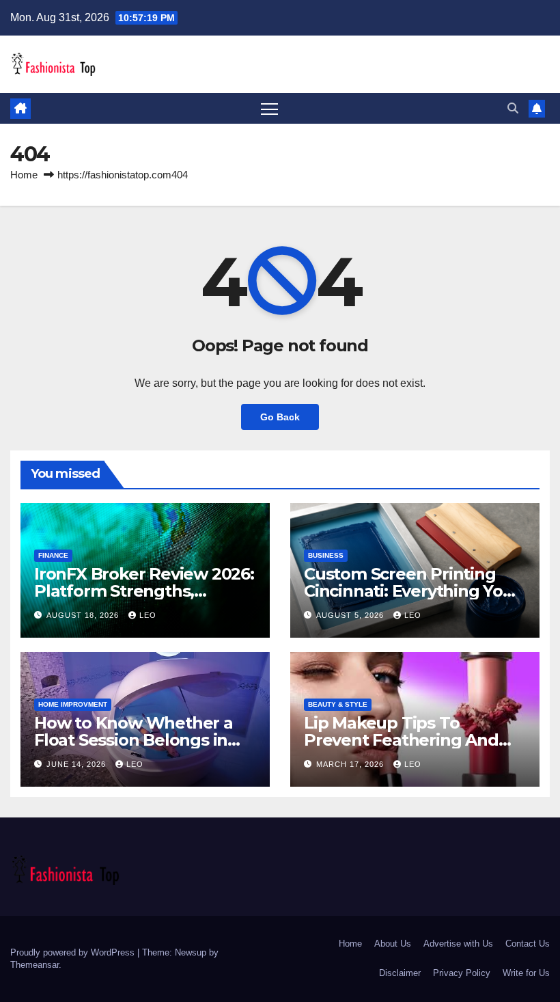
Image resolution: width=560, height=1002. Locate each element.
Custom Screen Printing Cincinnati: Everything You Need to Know (409, 591)
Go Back (280, 416)
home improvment (72, 704)
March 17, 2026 (351, 764)
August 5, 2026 (351, 615)
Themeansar (34, 965)
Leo (147, 615)
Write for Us (526, 973)
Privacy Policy (461, 973)
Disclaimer (400, 973)
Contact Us (527, 943)
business (326, 555)
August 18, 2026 (84, 615)
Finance (53, 555)
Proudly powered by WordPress (73, 952)
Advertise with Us (458, 943)
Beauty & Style (337, 704)
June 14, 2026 (77, 764)
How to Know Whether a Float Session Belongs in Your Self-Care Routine (133, 740)
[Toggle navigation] (269, 108)
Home (24, 174)
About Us (392, 943)
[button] (512, 108)
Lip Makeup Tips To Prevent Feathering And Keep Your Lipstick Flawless (414, 740)
